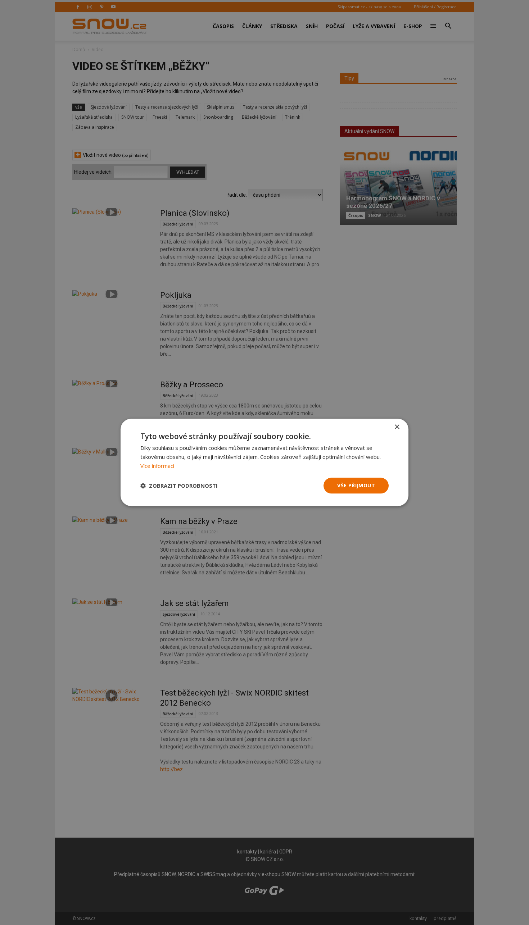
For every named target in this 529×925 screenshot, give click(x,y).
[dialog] (264, 462)
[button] (179, 485)
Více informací (157, 465)
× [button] (396, 427)
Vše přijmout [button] (356, 485)
